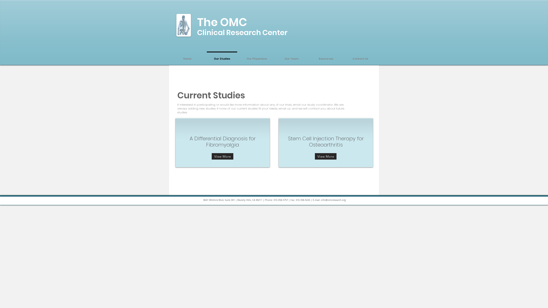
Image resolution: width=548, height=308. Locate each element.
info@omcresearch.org (333, 199)
